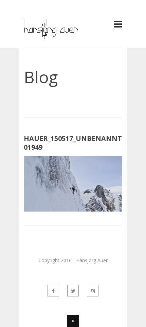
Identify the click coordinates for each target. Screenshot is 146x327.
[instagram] (92, 290)
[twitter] (73, 290)
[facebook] (53, 290)
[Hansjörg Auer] (51, 35)
